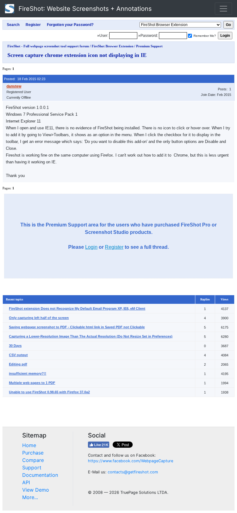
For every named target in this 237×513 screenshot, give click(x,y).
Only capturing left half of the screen (39, 318)
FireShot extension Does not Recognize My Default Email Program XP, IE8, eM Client (77, 308)
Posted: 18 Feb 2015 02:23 (24, 79)
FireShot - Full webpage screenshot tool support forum (48, 46)
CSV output (18, 355)
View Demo (35, 490)
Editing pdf (18, 364)
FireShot (84, 8)
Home (29, 445)
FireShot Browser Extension (112, 46)
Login (91, 247)
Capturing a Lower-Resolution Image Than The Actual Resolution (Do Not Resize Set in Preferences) (91, 336)
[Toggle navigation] (223, 8)
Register (114, 247)
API (26, 482)
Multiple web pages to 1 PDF (32, 383)
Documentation (40, 475)
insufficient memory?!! (27, 373)
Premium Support (149, 46)
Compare (33, 460)
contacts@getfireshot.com (133, 472)
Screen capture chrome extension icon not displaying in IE (77, 55)
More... (30, 497)
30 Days (15, 345)
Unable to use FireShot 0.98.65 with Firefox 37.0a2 (49, 392)
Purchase (33, 453)
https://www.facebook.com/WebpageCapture (130, 461)
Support (31, 467)
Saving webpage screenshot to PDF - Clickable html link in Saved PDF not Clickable (77, 327)
